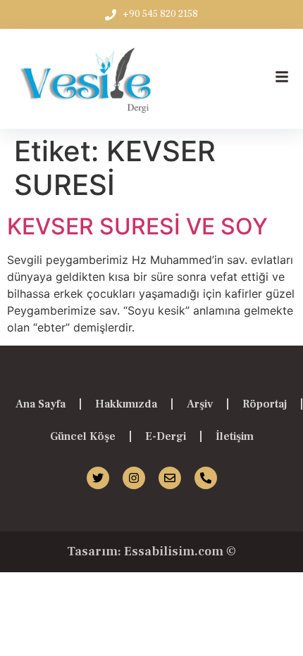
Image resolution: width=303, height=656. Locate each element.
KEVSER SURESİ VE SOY (137, 226)
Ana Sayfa (41, 404)
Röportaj (264, 404)
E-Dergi (165, 436)
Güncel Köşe (83, 436)
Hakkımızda (126, 404)
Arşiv (200, 404)
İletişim (235, 436)
